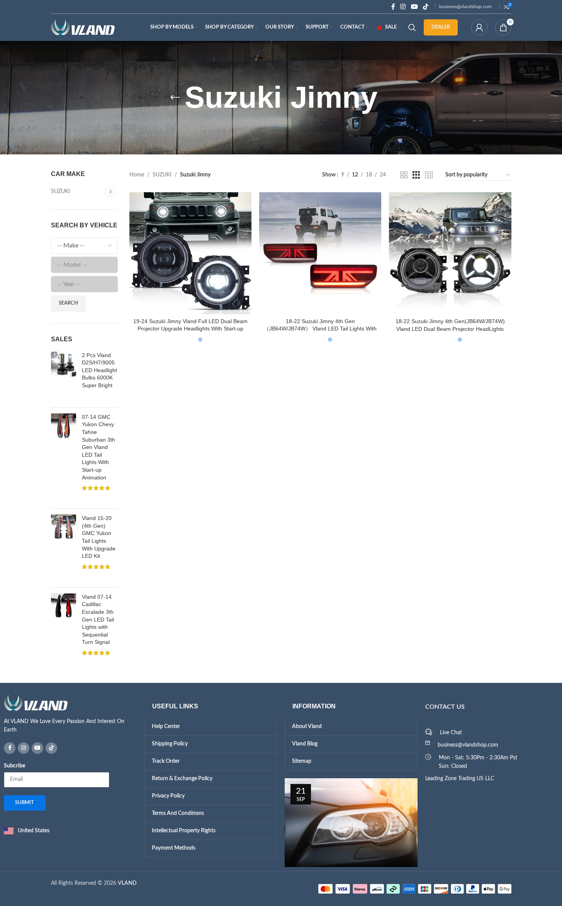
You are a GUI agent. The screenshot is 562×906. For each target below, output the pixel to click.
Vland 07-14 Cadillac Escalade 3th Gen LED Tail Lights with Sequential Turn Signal (98, 630)
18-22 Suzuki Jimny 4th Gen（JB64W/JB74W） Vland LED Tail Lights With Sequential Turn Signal (320, 328)
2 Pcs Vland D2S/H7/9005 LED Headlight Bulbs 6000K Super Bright (99, 370)
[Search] (412, 27)
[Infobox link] (70, 731)
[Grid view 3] (416, 175)
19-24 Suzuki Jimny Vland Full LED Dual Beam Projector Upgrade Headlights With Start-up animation (190, 328)
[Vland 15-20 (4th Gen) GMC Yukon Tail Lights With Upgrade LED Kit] (63, 555)
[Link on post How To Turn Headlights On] (351, 839)
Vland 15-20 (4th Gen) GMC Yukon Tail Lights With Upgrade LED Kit (98, 542)
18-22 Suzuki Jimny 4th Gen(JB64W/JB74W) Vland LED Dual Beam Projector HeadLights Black (450, 328)
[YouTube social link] (414, 7)
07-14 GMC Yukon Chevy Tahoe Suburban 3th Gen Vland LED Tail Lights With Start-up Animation (98, 453)
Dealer (440, 27)
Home (136, 175)
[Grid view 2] (403, 175)
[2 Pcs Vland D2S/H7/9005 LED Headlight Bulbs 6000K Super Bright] (63, 380)
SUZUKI (162, 175)
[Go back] (175, 97)
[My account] (479, 27)
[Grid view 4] (429, 175)
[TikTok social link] (425, 7)
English (68, 6)
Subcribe (14, 782)
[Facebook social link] (393, 7)
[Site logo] (83, 27)
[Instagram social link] (403, 7)
